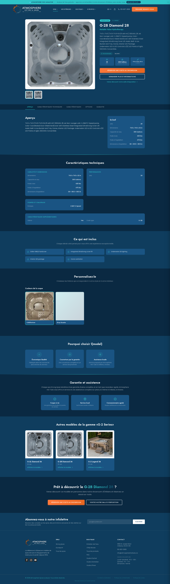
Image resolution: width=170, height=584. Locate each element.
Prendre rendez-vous (144, 9)
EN (110, 9)
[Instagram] (31, 560)
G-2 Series (115, 20)
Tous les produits (93, 551)
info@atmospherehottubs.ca (127, 553)
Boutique (79, 9)
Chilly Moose (91, 548)
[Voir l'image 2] (38, 95)
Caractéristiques (73, 107)
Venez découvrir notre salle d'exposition (121, 82)
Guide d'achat (92, 558)
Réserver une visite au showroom (122, 70)
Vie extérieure (66, 9)
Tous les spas (61, 551)
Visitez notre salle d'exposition (104, 502)
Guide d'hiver (91, 565)
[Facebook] (26, 560)
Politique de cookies (139, 578)
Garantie (100, 107)
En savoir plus (133, 2)
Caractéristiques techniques (49, 107)
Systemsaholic (90, 581)
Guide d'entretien (93, 562)
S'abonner (138, 522)
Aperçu (30, 107)
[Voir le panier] (114, 9)
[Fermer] (168, 2)
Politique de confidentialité (122, 578)
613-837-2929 (125, 9)
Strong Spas (105, 20)
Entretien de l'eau (93, 544)
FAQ (88, 555)
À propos (90, 9)
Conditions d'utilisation (104, 578)
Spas (54, 9)
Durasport (59, 548)
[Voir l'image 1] (29, 95)
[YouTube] (35, 560)
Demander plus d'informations (122, 77)
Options (88, 107)
